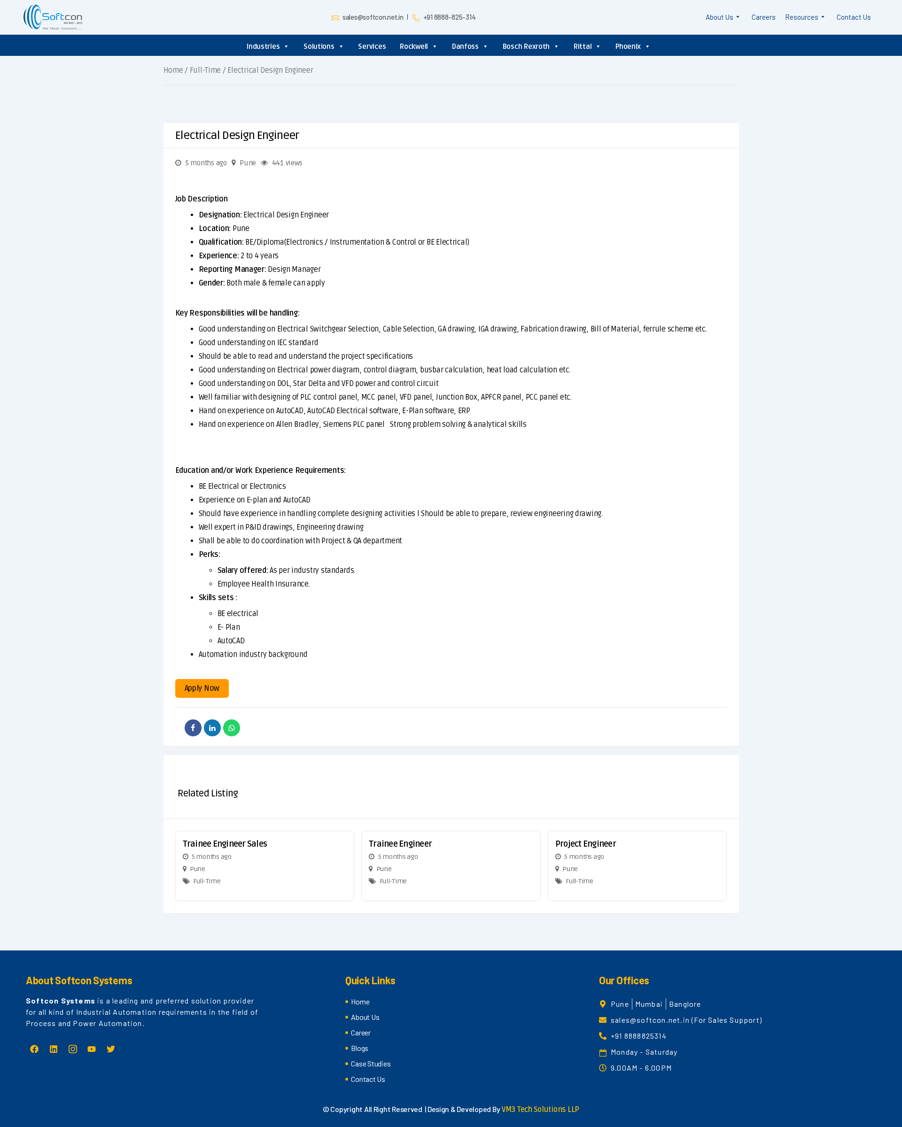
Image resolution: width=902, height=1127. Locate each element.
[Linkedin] (53, 1049)
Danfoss (465, 46)
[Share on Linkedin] (212, 727)
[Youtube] (91, 1049)
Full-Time (205, 70)
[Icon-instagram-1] (72, 1049)
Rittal (582, 46)
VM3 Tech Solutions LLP (540, 1109)
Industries (263, 46)
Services (372, 46)
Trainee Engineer (400, 844)
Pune (248, 163)
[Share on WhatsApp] (231, 727)
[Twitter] (110, 1049)
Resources (801, 17)
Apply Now (202, 688)
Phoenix (628, 46)
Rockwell (414, 46)
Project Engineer (585, 844)
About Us (719, 17)
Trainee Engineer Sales (225, 844)
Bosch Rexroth (526, 46)
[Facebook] (34, 1049)
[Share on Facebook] (193, 727)
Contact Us (854, 17)
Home (173, 70)
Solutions (318, 46)
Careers (764, 17)
